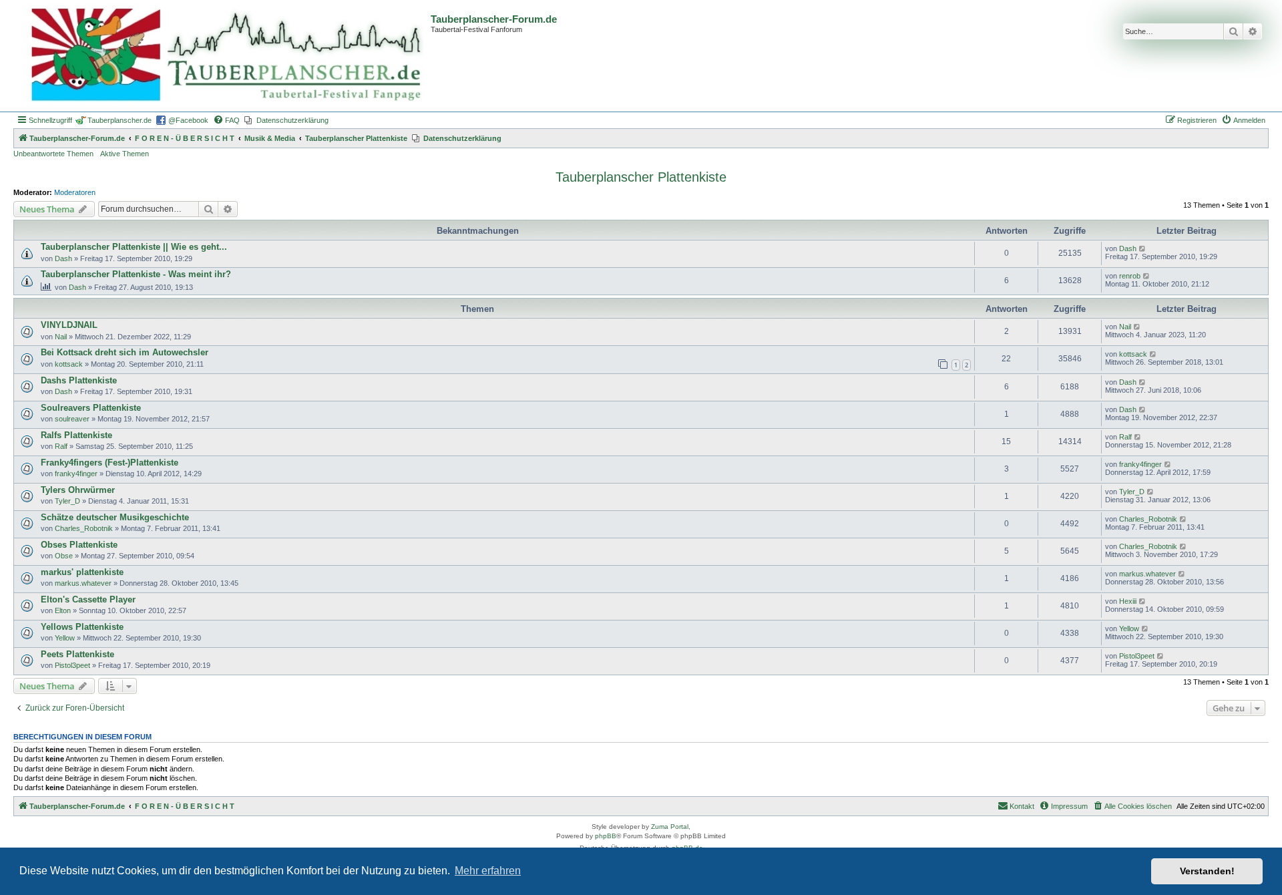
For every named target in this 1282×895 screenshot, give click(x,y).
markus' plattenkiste (82, 572)
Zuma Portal (669, 826)
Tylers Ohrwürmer (78, 490)
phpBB (605, 836)
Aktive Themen (124, 154)
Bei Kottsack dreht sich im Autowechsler (124, 352)
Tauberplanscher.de (119, 120)
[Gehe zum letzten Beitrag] (1142, 248)
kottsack (69, 364)
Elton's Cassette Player (88, 599)
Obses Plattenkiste (79, 545)
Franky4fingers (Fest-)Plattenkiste (109, 463)
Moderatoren (74, 192)
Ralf (61, 446)
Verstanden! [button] (1207, 871)
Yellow (65, 638)
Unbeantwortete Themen (53, 154)
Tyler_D (67, 501)
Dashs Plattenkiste (79, 380)
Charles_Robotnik (84, 528)
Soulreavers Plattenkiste (91, 408)
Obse (64, 556)
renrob (1129, 276)
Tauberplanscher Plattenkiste (641, 177)
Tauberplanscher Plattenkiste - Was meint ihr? (136, 274)
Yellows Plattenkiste (82, 627)
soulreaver (72, 419)
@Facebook (188, 120)
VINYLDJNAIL (69, 325)
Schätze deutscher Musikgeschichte (115, 517)
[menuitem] (226, 120)
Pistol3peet (72, 665)
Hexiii (1127, 601)
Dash (63, 258)
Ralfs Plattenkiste (76, 435)
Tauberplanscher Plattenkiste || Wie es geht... (134, 247)
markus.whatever (83, 583)
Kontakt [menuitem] (1022, 806)
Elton (63, 610)
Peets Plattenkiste (77, 654)
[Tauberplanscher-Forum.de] (224, 55)
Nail (61, 337)
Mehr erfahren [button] (488, 870)
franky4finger (76, 474)
